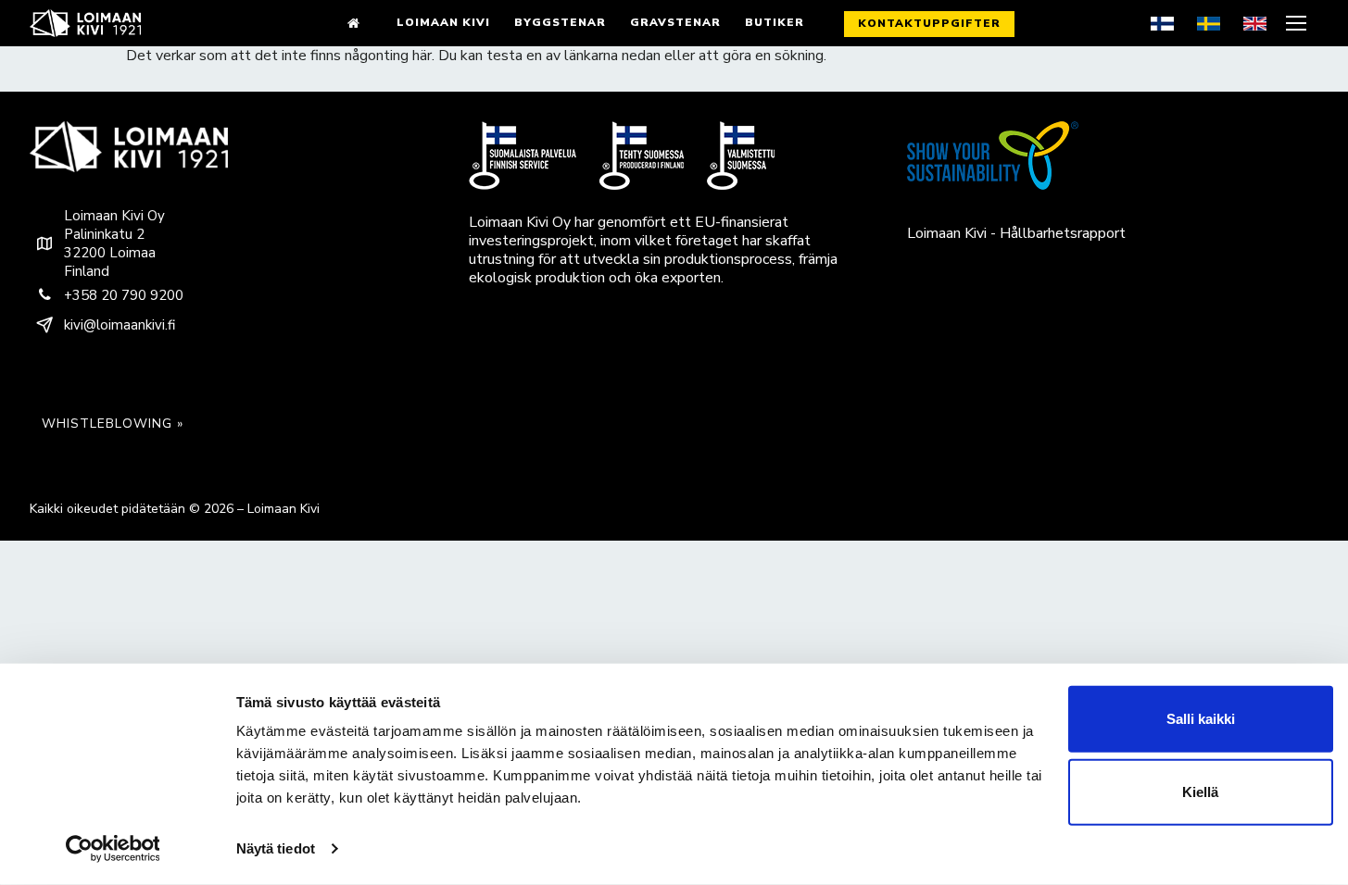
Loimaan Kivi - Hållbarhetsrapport (1016, 233)
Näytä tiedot (275, 848)
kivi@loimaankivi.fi (119, 325)
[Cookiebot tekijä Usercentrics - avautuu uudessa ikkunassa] (112, 849)
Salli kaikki (1200, 719)
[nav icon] (1298, 23)
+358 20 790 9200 (123, 295)
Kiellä (1200, 792)
